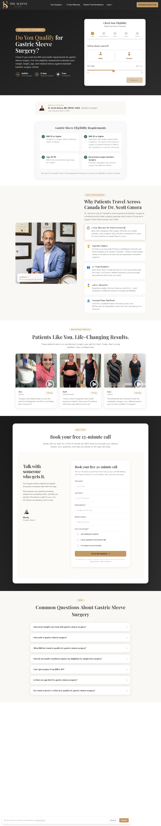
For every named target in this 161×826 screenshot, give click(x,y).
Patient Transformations (93, 5)
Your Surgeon (56, 5)
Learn (109, 5)
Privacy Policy (94, 561)
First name (79, 481)
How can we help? (82, 529)
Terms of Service (105, 561)
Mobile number (81, 517)
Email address (80, 505)
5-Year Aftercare (73, 5)
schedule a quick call (147, 5)
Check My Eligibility (99, 554)
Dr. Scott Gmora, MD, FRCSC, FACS (64, 108)
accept (124, 820)
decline (113, 820)
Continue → (134, 80)
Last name (79, 493)
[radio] (100, 534)
